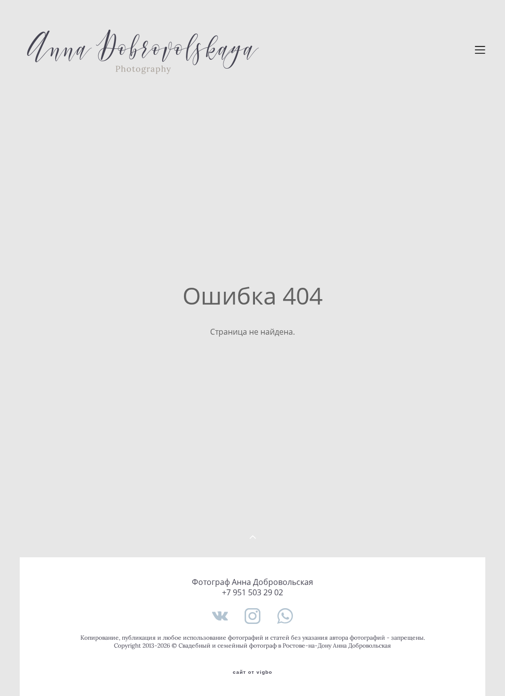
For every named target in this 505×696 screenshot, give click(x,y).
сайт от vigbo (252, 672)
